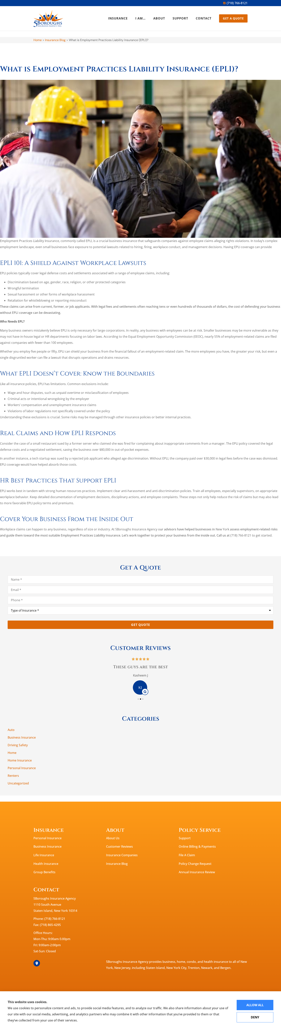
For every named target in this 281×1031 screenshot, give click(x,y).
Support (180, 18)
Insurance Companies (122, 855)
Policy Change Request (195, 864)
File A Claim (187, 855)
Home (37, 40)
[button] (138, 699)
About (159, 18)
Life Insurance (43, 855)
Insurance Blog (55, 40)
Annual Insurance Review (197, 872)
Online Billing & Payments (197, 846)
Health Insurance (45, 864)
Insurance (118, 18)
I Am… (140, 18)
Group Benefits (44, 872)
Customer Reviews (119, 846)
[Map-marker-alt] (36, 963)
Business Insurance (47, 846)
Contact (203, 18)
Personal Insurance (47, 838)
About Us (112, 838)
